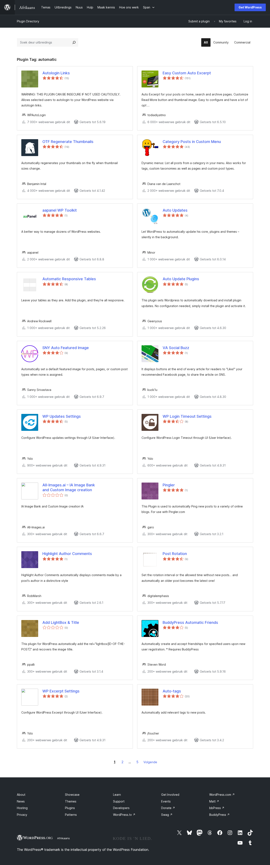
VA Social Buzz (176, 347)
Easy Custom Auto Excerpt (187, 73)
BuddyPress (219, 814)
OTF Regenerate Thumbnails (67, 141)
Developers (121, 808)
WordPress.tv (124, 814)
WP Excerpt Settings (61, 691)
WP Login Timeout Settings (187, 416)
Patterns (71, 814)
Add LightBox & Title (60, 622)
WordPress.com (222, 794)
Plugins (70, 808)
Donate (168, 808)
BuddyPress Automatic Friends (190, 622)
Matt (214, 801)
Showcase (72, 794)
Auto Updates (175, 210)
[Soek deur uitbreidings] (74, 42)
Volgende (150, 762)
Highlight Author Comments (67, 553)
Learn (117, 794)
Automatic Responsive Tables (69, 279)
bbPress (216, 808)
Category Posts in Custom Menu (192, 141)
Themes (70, 801)
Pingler (169, 485)
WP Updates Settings (61, 416)
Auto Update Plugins (181, 279)
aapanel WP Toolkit (59, 210)
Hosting (22, 808)
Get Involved (170, 794)
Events (166, 801)
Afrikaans (63, 838)
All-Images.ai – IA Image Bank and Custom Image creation (68, 487)
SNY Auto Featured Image (65, 347)
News (21, 801)
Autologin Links (56, 73)
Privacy (22, 814)
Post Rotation (175, 553)
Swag (167, 814)
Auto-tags (172, 691)
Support (118, 801)
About (21, 794)
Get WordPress (250, 7)
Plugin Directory (28, 21)
